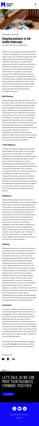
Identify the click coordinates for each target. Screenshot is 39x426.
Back (5, 370)
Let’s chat (13, 344)
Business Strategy (10, 34)
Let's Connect (8, 394)
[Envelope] (20, 409)
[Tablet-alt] (14, 409)
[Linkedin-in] (25, 409)
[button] (35, 4)
